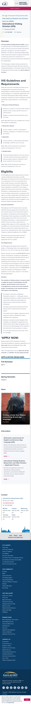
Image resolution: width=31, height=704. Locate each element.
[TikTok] (26, 687)
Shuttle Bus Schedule (7, 602)
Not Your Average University (9, 564)
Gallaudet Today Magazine (8, 630)
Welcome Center (6, 606)
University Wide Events (8, 624)
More (7, 456)
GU (3, 16)
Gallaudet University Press (8, 634)
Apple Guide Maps (6, 610)
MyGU (3, 573)
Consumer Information (7, 556)
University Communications (9, 656)
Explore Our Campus (7, 595)
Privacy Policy (10, 702)
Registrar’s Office (6, 646)
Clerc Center (5, 658)
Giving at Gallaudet (7, 632)
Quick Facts (5, 547)
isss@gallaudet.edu (8, 503)
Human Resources (7, 644)
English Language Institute (8, 660)
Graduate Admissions (7, 654)
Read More (6, 422)
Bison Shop (5, 588)
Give (20, 536)
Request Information (15, 537)
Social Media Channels (7, 622)
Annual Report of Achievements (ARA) (11, 560)
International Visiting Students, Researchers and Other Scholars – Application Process (15, 463)
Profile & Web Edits (7, 586)
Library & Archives (6, 575)
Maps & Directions (6, 600)
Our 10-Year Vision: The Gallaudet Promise (12, 558)
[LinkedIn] (22, 687)
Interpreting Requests (7, 580)
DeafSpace (5, 612)
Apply (15, 536)
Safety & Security (6, 650)
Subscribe (4, 628)
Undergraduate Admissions (9, 652)
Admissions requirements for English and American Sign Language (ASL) (14, 440)
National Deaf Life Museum (9, 608)
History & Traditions (7, 551)
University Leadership (7, 549)
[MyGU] (3, 687)
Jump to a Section (14, 8)
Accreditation (5, 553)
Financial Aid (5, 641)
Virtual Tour (5, 598)
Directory (4, 571)
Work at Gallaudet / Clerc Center (10, 619)
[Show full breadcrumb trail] (6, 16)
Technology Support (7, 577)
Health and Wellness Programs (9, 582)
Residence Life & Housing (8, 648)
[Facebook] (18, 687)
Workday (4, 584)
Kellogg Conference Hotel (8, 604)
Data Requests (6, 626)
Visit (10, 536)
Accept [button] (27, 699)
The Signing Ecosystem (8, 562)
